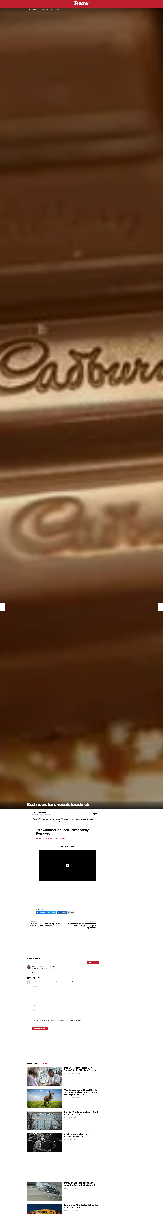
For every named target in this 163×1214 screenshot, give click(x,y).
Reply (33, 972)
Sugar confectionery (59, 821)
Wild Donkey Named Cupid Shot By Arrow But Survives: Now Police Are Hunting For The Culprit (80, 1092)
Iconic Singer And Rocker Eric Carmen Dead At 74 (77, 1135)
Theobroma (69, 821)
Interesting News (48, 968)
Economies (65, 819)
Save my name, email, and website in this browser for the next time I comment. (58, 1020)
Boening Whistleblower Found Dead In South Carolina (81, 1113)
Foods (71, 819)
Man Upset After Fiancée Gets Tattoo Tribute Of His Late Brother (80, 1068)
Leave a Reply (93, 962)
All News (42, 1064)
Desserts (52, 819)
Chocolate (36, 819)
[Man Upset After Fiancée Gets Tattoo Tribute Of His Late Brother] (44, 1076)
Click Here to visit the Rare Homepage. (50, 838)
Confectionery (44, 819)
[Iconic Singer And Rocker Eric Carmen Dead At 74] (44, 1143)
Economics (58, 819)
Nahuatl (90, 819)
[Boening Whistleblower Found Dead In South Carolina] (44, 1120)
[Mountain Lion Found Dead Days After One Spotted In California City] (44, 1191)
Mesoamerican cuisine (80, 819)
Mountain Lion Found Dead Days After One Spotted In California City (80, 1183)
